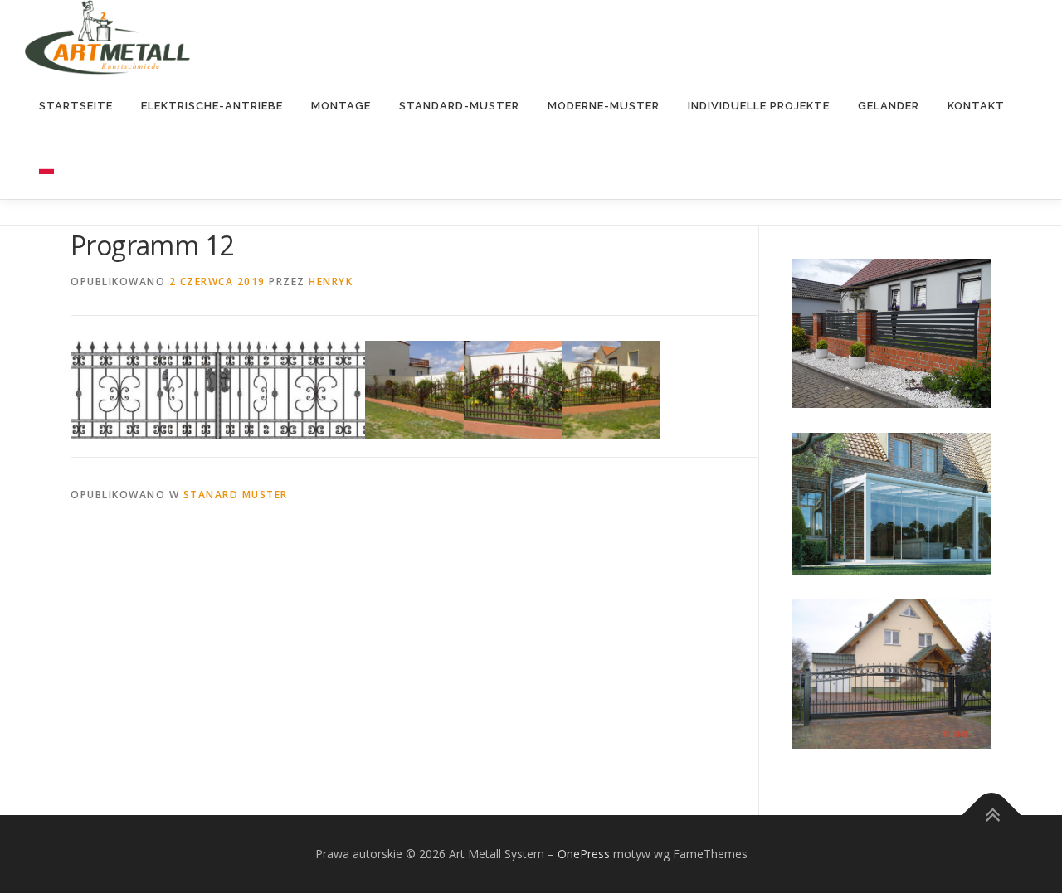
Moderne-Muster (604, 105)
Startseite (76, 105)
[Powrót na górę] (991, 814)
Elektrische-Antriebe (212, 105)
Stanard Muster (235, 495)
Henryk (331, 281)
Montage (341, 105)
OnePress (584, 853)
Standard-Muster (459, 105)
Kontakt (976, 105)
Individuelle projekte (759, 105)
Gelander (888, 105)
